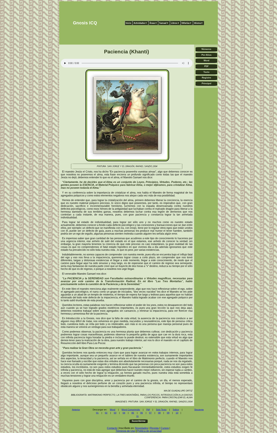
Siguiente (199, 409)
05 (132, 413)
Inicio (128, 23)
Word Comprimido (131, 409)
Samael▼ (164, 23)
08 (159, 413)
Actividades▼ (140, 23)
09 (168, 413)
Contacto (112, 428)
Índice (176, 409)
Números (206, 49)
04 (124, 413)
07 (150, 413)
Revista (154, 428)
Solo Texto (161, 409)
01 (97, 413)
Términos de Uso (125, 431)
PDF (206, 66)
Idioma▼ (198, 23)
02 (106, 413)
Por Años (206, 55)
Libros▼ (175, 23)
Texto (206, 72)
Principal (206, 83)
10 (177, 413)
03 (115, 413)
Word (206, 60)
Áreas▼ (153, 23)
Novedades (141, 428)
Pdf (148, 409)
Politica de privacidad (149, 431)
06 (141, 413)
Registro (206, 77)
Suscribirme (138, 421)
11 (137, 416)
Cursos (165, 428)
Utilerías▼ (186, 23)
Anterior (76, 409)
